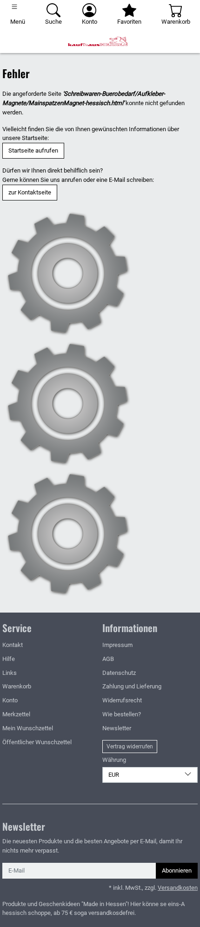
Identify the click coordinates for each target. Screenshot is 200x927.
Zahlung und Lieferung (131, 686)
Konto (10, 700)
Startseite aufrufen (33, 150)
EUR (113, 774)
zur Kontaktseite (29, 192)
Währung (114, 759)
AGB (108, 658)
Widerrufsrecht (122, 700)
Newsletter (116, 728)
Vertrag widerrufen (130, 746)
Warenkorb (16, 686)
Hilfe (8, 658)
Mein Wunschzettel (27, 728)
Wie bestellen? (121, 714)
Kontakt (12, 644)
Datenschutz (119, 672)
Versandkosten (178, 887)
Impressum (117, 644)
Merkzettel (16, 714)
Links (9, 672)
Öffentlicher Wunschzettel (37, 742)
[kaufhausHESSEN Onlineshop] (100, 41)
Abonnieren (177, 870)
